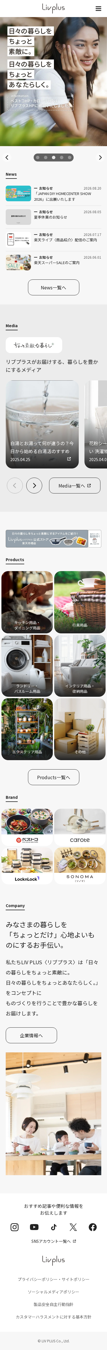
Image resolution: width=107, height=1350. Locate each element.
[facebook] (93, 1227)
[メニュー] (98, 8)
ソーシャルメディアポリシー (53, 1292)
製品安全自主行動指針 (54, 1304)
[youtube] (34, 1227)
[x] (73, 1227)
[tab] (37, 157)
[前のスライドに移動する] (6, 157)
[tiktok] (53, 1227)
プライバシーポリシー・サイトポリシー (54, 1279)
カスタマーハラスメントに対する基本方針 (54, 1317)
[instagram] (15, 1227)
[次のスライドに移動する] (100, 157)
